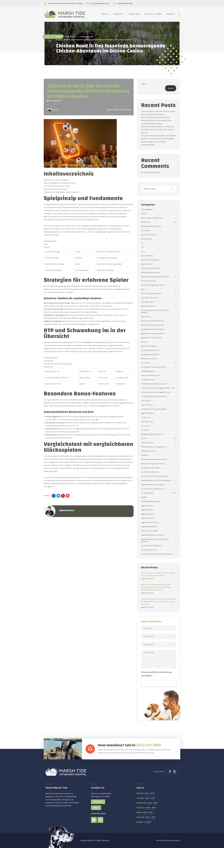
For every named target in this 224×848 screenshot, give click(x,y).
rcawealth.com (158, 442)
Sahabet (158, 455)
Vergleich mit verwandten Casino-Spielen (61, 192)
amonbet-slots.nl (158, 234)
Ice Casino (158, 363)
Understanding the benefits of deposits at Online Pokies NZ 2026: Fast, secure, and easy (157, 129)
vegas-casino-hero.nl (158, 522)
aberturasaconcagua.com (158, 218)
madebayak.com (158, 371)
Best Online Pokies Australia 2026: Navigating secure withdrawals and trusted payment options (156, 120)
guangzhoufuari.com (158, 354)
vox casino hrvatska (158, 531)
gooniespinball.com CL (158, 350)
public (158, 438)
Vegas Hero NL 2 (158, 518)
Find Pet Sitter (158, 683)
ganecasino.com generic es (158, 325)
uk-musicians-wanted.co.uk (158, 489)
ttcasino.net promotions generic (158, 476)
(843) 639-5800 (148, 745)
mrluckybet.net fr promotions (158, 396)
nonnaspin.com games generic (158, 409)
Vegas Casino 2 (158, 510)
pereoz (55, 110)
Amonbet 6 (158, 230)
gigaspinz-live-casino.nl (158, 337)
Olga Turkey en (158, 413)
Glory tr (158, 342)
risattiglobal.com (158, 451)
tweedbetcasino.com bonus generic (158, 480)
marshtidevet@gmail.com (100, 3)
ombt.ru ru (158, 417)
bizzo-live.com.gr (158, 281)
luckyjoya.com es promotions (158, 367)
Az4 (158, 247)
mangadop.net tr (158, 379)
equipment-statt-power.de (158, 321)
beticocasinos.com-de (158, 272)
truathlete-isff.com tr (158, 472)
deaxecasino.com (158, 306)
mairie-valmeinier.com (158, 375)
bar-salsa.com (158, 255)
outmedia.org (158, 421)
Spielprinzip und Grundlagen (56, 180)
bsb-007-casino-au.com (158, 293)
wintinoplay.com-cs (158, 550)
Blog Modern (71, 36)
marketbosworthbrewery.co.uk (158, 384)
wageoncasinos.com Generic (158, 535)
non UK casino (158, 405)
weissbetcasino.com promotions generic (158, 540)
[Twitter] (58, 496)
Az (158, 243)
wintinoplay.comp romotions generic (158, 554)
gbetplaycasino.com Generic (158, 329)
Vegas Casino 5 (158, 514)
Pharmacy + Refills (153, 14)
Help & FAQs (134, 14)
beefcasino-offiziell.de (158, 268)
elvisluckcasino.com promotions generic (158, 311)
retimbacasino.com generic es (158, 447)
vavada (158, 497)
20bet (158, 213)
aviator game (158, 239)
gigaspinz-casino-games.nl (158, 333)
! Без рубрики (158, 209)
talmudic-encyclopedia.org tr (158, 463)
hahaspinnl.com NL (158, 358)
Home (58, 36)
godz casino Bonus (158, 346)
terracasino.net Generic (158, 468)
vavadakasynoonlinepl (158, 501)
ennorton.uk (158, 316)
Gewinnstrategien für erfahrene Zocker (60, 183)
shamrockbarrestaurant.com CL (158, 459)
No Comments (124, 110)
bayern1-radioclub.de (158, 260)
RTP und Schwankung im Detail (57, 186)
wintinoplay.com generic (158, 545)
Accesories (158, 222)
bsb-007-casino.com (158, 297)
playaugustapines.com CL (158, 434)
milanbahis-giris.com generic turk (158, 392)
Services (118, 14)
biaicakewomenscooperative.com (158, 276)
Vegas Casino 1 (158, 505)
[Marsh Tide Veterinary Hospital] (64, 14)
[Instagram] (174, 771)
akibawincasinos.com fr (158, 226)
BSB (158, 289)
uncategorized (86, 36)
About (104, 14)
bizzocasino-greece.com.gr (158, 285)
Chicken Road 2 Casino (56, 226)
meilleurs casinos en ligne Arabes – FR (158, 388)
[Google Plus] (68, 496)
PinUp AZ (158, 430)
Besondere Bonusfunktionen (56, 189)
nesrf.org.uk (158, 400)
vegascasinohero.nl (158, 526)
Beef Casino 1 (158, 264)
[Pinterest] (63, 496)
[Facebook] (54, 496)
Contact (170, 14)
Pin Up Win (158, 426)
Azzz (158, 251)
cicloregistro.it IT (158, 302)
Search (144, 84)
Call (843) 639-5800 (125, 3)
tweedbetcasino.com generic (158, 484)
